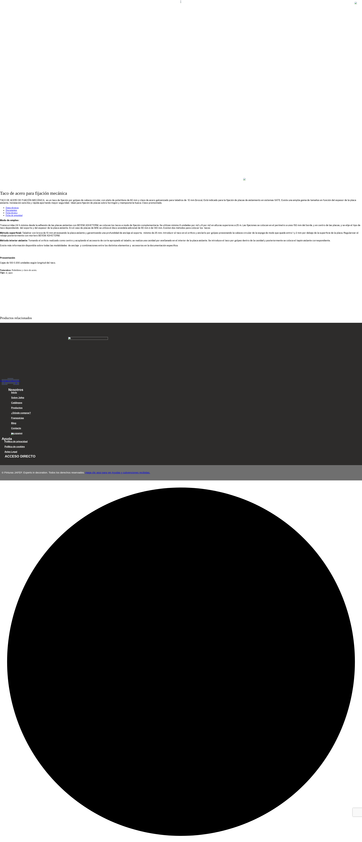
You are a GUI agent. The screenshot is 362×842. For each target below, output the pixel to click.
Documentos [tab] (11, 210)
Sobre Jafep (237, 3)
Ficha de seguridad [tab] (14, 215)
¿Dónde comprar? (293, 3)
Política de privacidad (16, 441)
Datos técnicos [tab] (12, 207)
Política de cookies (15, 446)
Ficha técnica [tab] (11, 213)
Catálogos (255, 3)
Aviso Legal (11, 452)
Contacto (344, 3)
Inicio (221, 3)
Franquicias (316, 3)
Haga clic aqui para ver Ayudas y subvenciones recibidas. (117, 472)
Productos (272, 3)
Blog (330, 3)
